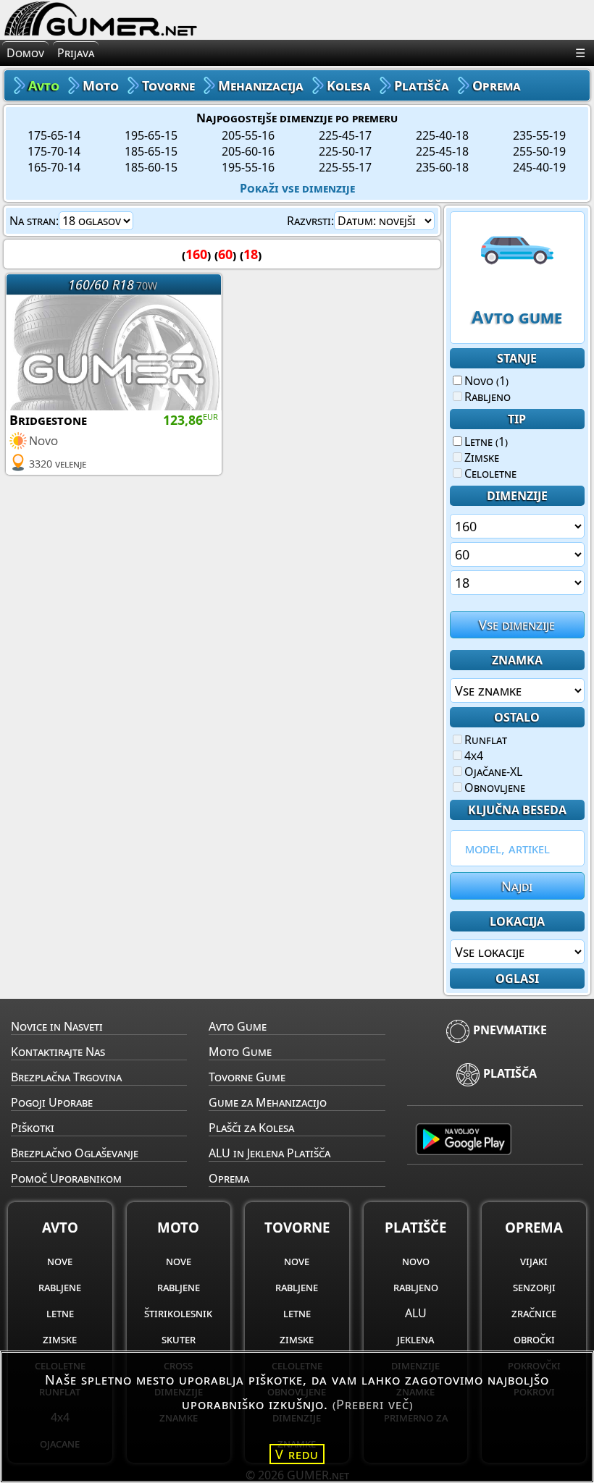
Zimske (481, 457)
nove (59, 1261)
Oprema (229, 1178)
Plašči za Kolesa (251, 1128)
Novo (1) (486, 381)
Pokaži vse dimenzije (297, 188)
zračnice (533, 1313)
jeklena (415, 1339)
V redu (297, 1454)
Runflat (485, 740)
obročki (534, 1339)
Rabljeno (487, 397)
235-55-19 (539, 135)
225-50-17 (345, 151)
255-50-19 (539, 151)
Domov (25, 53)
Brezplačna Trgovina (66, 1077)
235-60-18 (442, 167)
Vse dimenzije (517, 624)
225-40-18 (442, 135)
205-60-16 (248, 151)
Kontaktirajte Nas (58, 1052)
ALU (416, 1313)
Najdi (516, 886)
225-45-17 (345, 135)
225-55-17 (345, 167)
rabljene (59, 1287)
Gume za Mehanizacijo (268, 1102)
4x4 (473, 756)
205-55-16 (248, 135)
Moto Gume (240, 1052)
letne (60, 1313)
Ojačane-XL (493, 771)
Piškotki (32, 1128)
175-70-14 (54, 151)
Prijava (75, 53)
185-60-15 (151, 167)
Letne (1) (486, 441)
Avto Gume (238, 1026)
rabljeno (415, 1287)
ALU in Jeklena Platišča (269, 1153)
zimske (60, 1339)
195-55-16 (248, 167)
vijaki (534, 1261)
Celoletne (490, 473)
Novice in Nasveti (57, 1026)
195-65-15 (151, 135)
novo (416, 1261)
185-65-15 (151, 151)
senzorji (534, 1287)
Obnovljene (494, 787)
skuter (179, 1339)
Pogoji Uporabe (52, 1102)
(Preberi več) (372, 1404)
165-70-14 (54, 167)
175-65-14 (54, 135)
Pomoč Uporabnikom (66, 1178)
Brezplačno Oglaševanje (74, 1153)
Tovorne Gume (247, 1077)
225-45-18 (442, 151)
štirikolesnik (178, 1313)
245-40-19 (539, 167)
